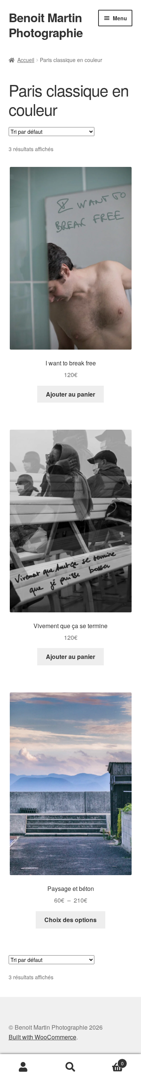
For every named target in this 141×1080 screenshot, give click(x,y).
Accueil (25, 60)
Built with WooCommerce (42, 1037)
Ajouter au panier (70, 394)
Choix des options (70, 919)
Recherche (70, 1067)
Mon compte (23, 1067)
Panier (109, 1060)
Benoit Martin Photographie (46, 25)
